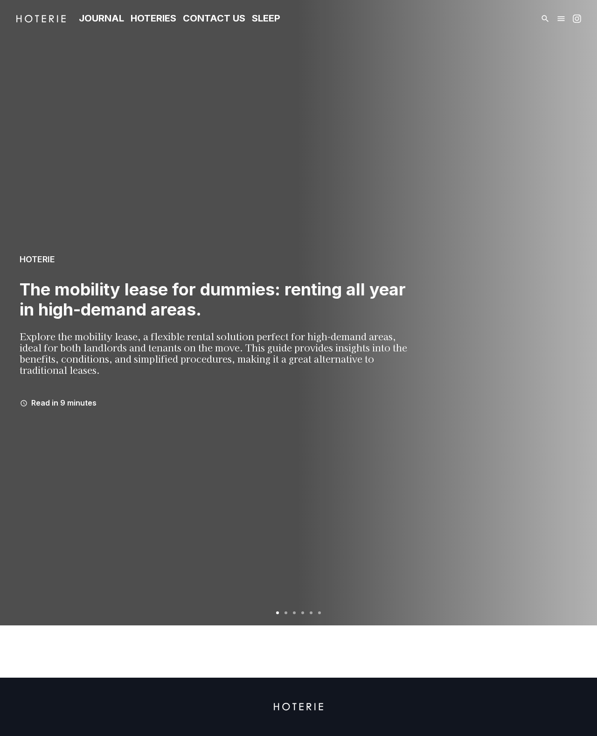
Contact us (214, 18)
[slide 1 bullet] (277, 611)
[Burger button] (561, 19)
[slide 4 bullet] (302, 611)
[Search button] (545, 19)
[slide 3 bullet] (294, 611)
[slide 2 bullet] (286, 611)
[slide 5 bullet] (311, 611)
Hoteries (153, 18)
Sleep (266, 18)
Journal (101, 18)
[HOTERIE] (41, 18)
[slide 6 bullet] (319, 611)
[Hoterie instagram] (577, 19)
